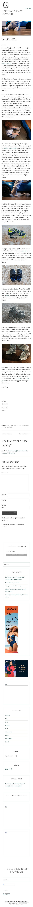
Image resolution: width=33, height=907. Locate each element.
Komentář (4, 473)
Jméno (4, 494)
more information (13, 903)
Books (6, 722)
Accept (22, 903)
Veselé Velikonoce (7, 433)
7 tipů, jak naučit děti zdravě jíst (13, 586)
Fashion (7, 725)
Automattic (19, 904)
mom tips (4, 427)
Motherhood (8, 738)
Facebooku (19, 378)
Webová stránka (4, 506)
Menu (29, 8)
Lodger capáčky (6, 63)
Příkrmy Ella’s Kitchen (24, 433)
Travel (7, 742)
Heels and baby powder (12, 12)
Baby (7, 425)
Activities (7, 715)
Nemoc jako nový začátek (12, 583)
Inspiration (8, 732)
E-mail (4, 500)
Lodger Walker (25, 425)
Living (7, 735)
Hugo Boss (24, 251)
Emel (7, 296)
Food (6, 728)
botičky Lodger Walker (10, 148)
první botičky (10, 427)
